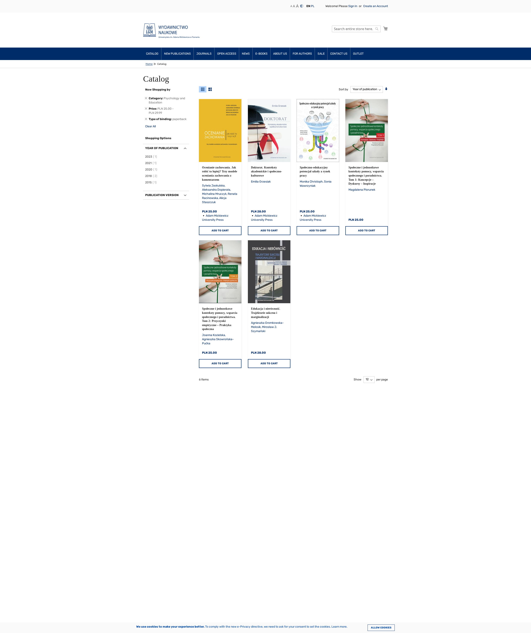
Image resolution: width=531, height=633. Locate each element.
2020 (151, 169)
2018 (151, 176)
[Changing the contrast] (301, 6)
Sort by (343, 89)
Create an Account (375, 6)
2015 (151, 182)
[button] (308, 6)
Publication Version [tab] (162, 195)
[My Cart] (385, 28)
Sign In (353, 6)
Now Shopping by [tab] (157, 89)
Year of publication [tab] (161, 148)
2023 (151, 156)
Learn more (339, 626)
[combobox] (356, 29)
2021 (151, 163)
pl (312, 6)
